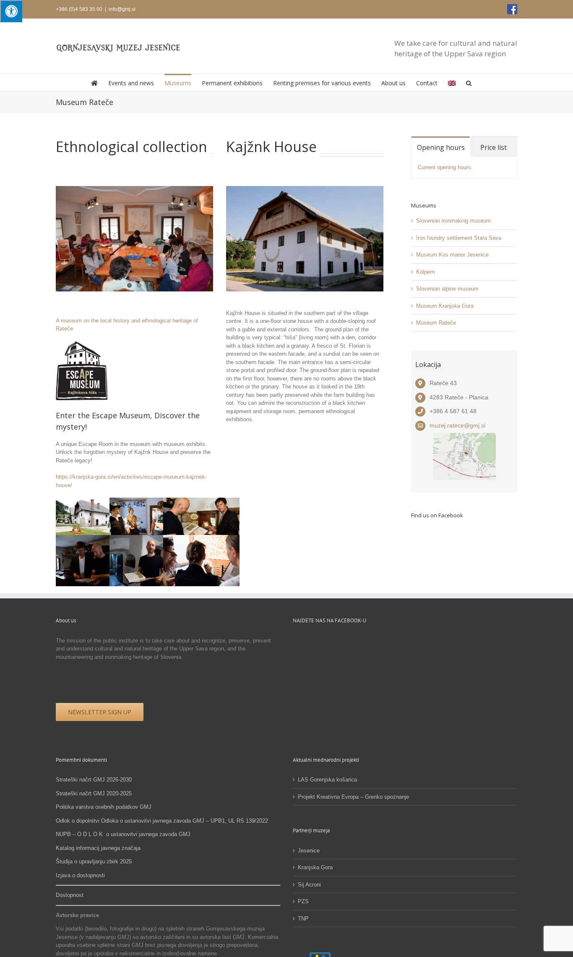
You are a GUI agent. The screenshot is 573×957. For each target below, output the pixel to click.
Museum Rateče (436, 323)
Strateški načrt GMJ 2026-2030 (94, 779)
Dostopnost (69, 895)
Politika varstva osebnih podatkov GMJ (103, 807)
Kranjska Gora (315, 867)
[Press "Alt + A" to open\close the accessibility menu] (11, 11)
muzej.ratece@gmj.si (457, 425)
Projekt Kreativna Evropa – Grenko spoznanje (353, 797)
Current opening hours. (445, 167)
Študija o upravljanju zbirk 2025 (94, 861)
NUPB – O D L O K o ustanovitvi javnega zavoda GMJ (123, 834)
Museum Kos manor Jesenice (452, 255)
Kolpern (425, 272)
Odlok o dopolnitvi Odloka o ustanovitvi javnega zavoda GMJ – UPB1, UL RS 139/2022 (162, 821)
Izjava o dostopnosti (80, 875)
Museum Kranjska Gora (445, 306)
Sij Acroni (309, 884)
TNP (303, 918)
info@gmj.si (122, 9)
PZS (303, 901)
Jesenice (309, 850)
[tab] (441, 146)
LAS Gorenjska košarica (327, 779)
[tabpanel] (464, 167)
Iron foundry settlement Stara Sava (458, 238)
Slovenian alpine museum (447, 289)
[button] (468, 82)
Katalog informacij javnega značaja (98, 848)
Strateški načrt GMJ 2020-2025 (94, 793)
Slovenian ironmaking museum (453, 221)
